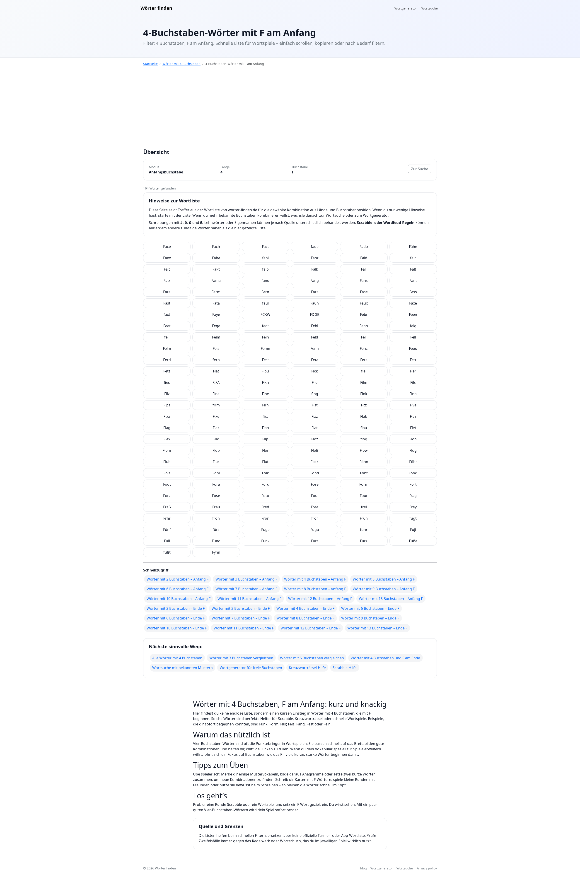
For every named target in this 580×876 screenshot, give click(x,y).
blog (363, 868)
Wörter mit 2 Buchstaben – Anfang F (177, 579)
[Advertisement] (290, 103)
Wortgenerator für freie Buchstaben (251, 667)
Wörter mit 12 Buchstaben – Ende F (310, 628)
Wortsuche (429, 8)
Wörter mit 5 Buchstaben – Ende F (370, 608)
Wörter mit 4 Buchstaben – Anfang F (315, 579)
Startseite (150, 64)
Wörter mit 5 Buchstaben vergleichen (312, 657)
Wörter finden (156, 8)
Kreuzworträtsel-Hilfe (307, 667)
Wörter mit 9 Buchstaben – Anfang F (384, 588)
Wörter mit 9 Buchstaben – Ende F (370, 618)
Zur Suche (419, 168)
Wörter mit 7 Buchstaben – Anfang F (246, 588)
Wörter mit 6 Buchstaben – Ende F (176, 618)
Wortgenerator (405, 8)
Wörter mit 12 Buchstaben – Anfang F (320, 598)
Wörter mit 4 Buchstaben (181, 64)
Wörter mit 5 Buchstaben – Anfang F (384, 579)
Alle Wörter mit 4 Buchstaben (177, 657)
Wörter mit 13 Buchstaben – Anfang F (391, 598)
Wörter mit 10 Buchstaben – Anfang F (178, 598)
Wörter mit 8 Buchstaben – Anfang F (315, 588)
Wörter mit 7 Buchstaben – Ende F (241, 618)
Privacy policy (426, 868)
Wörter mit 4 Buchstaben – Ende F (305, 608)
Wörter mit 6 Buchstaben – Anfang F (177, 588)
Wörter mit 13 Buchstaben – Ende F (377, 628)
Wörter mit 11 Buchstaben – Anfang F (249, 598)
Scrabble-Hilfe (345, 667)
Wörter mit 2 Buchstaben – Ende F (176, 608)
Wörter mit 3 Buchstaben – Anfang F (246, 579)
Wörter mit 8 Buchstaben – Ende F (305, 618)
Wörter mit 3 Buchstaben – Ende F (241, 608)
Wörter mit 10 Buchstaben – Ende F (177, 628)
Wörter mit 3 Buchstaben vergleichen (241, 657)
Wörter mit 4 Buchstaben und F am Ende (385, 657)
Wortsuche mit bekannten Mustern (182, 667)
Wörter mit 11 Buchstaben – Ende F (244, 628)
